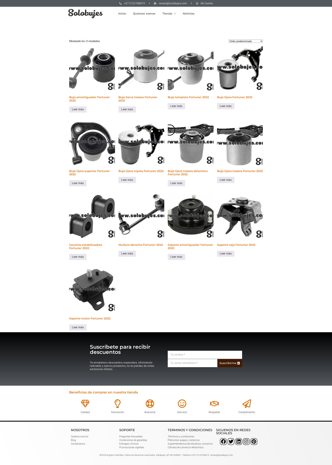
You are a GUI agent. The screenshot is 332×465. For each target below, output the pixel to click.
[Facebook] (223, 441)
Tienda (167, 13)
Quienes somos (144, 13)
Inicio (122, 13)
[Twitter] (231, 441)
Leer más (78, 109)
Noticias (189, 13)
